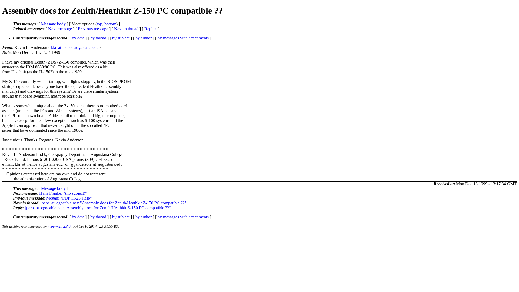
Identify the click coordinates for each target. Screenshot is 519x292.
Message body (53, 24)
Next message (60, 28)
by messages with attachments (183, 38)
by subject (120, 38)
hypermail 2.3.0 (59, 226)
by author (143, 38)
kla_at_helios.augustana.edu (75, 47)
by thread (98, 38)
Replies (150, 28)
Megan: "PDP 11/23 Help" (69, 198)
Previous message (93, 28)
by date (78, 38)
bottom (110, 24)
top (99, 24)
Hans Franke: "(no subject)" (63, 193)
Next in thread (126, 28)
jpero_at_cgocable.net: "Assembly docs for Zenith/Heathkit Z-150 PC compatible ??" (113, 203)
